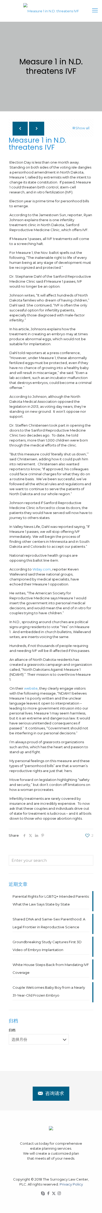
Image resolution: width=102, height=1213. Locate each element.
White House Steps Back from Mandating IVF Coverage (51, 969)
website (31, 688)
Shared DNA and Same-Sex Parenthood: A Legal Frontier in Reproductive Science (49, 923)
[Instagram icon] (59, 1193)
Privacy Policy (71, 1184)
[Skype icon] (43, 1193)
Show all (82, 128)
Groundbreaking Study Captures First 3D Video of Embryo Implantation (47, 946)
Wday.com (41, 569)
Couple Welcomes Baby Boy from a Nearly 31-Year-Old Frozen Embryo (49, 991)
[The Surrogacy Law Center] (51, 11)
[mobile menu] (94, 10)
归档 (12, 1030)
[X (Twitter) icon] (54, 1193)
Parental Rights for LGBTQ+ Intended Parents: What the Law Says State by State (51, 900)
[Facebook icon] (48, 1193)
